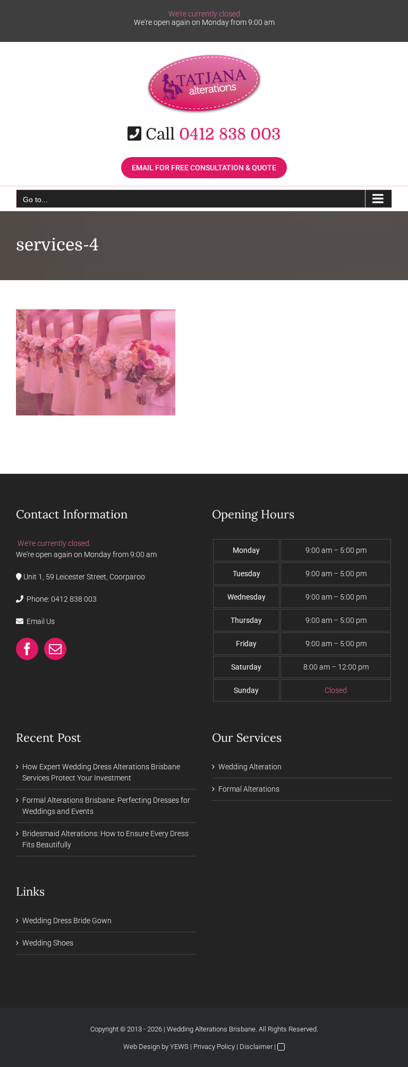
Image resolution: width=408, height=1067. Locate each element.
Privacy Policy (214, 1047)
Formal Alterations (248, 789)
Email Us (41, 621)
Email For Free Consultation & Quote (204, 167)
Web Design (141, 1047)
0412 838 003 (229, 134)
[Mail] (55, 649)
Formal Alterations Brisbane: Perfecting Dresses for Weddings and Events (106, 806)
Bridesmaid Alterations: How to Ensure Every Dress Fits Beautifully (105, 839)
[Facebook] (27, 649)
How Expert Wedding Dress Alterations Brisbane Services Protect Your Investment (101, 772)
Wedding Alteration (250, 766)
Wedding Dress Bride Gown (67, 920)
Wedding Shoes (47, 943)
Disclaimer (256, 1047)
